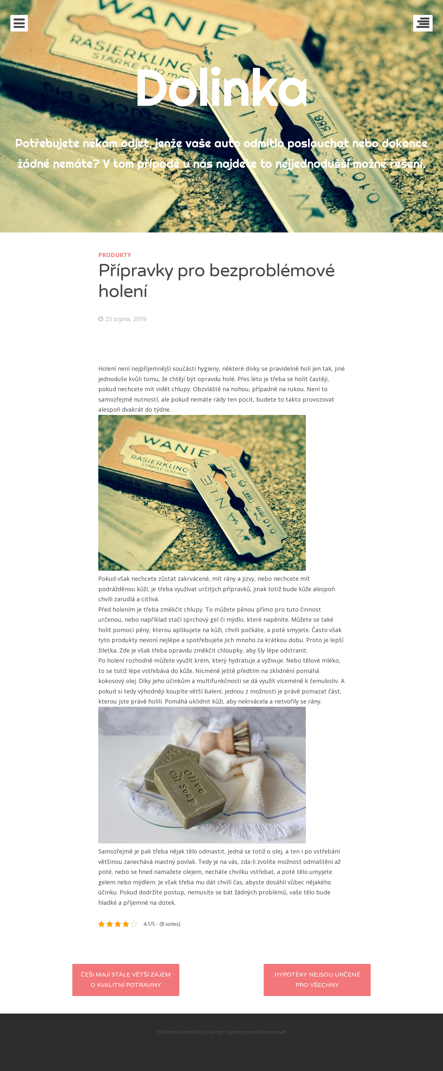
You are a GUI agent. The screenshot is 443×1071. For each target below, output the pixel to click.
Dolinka (221, 87)
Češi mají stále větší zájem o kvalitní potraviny (126, 980)
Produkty (114, 255)
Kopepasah (274, 1032)
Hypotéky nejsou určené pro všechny (317, 980)
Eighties (235, 1032)
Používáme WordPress (180, 1032)
